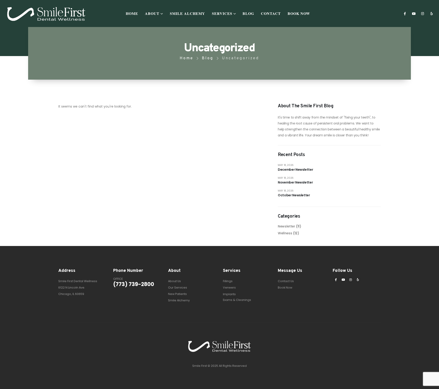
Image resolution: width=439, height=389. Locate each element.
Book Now (299, 13)
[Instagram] (422, 13)
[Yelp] (431, 13)
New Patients (177, 294)
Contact (271, 13)
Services (222, 13)
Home (132, 13)
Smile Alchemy (187, 13)
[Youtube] (414, 13)
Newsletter (286, 226)
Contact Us (286, 281)
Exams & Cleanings (237, 300)
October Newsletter (294, 195)
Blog (248, 13)
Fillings (228, 281)
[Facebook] (405, 13)
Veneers (229, 287)
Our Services (177, 287)
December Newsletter (295, 169)
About (152, 13)
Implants (229, 294)
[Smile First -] (46, 13)
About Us (174, 281)
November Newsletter (295, 182)
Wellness (285, 233)
